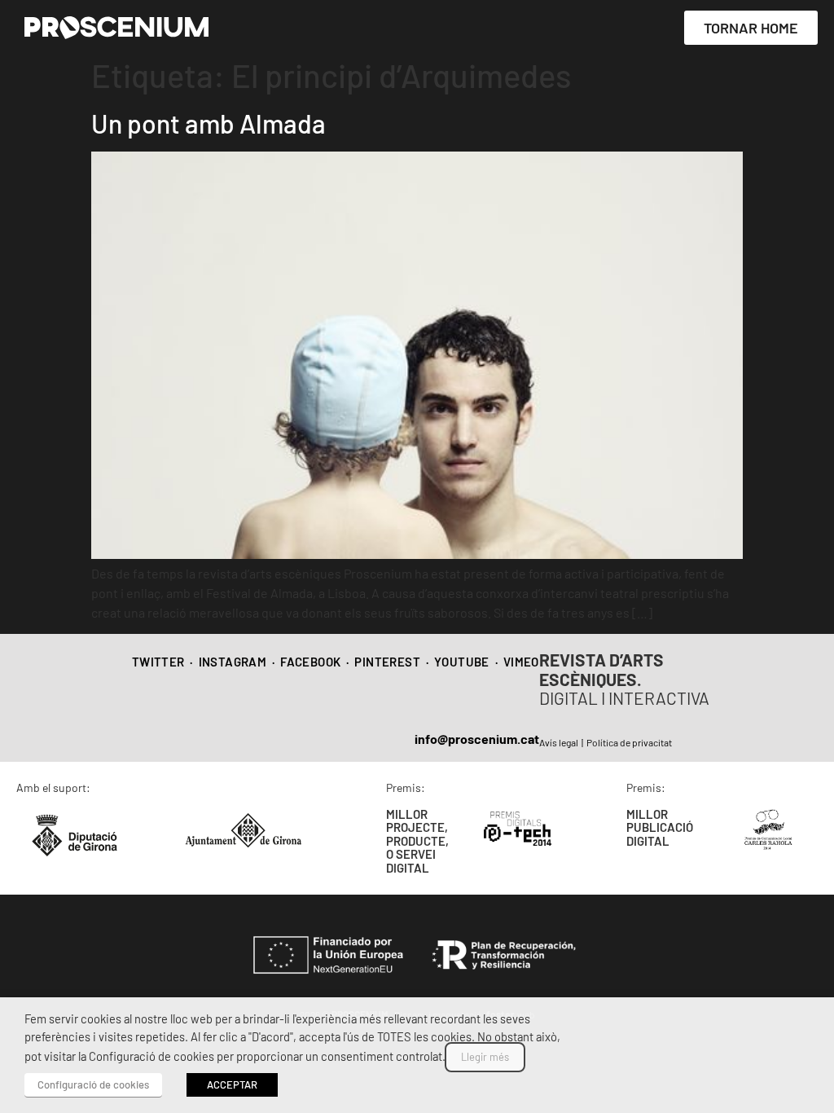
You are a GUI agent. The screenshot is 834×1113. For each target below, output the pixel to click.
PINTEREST (387, 661)
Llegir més (485, 1056)
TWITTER (158, 661)
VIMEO (521, 661)
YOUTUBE (461, 661)
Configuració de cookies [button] (93, 1084)
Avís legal (558, 742)
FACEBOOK (310, 661)
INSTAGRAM (233, 661)
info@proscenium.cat (477, 738)
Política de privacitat (629, 742)
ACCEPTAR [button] (232, 1084)
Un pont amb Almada (208, 123)
